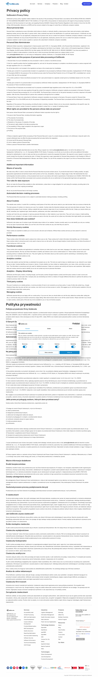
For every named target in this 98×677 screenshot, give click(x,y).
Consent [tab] (27, 328)
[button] (35, 4)
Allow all (69, 352)
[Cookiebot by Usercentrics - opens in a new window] (73, 324)
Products (61, 610)
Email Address (80, 621)
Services (26, 610)
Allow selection (49, 352)
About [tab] (70, 328)
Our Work (61, 642)
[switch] (41, 347)
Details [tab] (49, 328)
